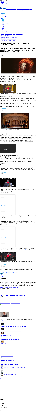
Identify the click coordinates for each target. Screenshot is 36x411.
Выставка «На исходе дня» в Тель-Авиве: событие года (8, 36)
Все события (3, 13)
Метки (2, 322)
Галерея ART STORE (5, 23)
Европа (3, 14)
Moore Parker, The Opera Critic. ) (27, 139)
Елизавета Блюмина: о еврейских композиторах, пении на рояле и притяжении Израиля (13, 38)
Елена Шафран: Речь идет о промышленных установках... (8, 374)
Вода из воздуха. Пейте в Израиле (7, 356)
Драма (3, 20)
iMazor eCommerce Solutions (7, 409)
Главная (1, 41)
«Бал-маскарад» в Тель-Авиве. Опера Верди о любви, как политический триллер (12, 34)
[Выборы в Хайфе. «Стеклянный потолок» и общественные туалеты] (2, 346)
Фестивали (2, 24)
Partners (2, 2)
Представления (4, 31)
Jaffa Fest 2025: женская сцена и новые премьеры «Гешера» (9, 37)
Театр (2, 18)
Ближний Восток (4, 16)
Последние (2, 320)
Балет (3, 19)
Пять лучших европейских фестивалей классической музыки (9, 272)
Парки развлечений (5, 30)
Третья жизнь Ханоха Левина (6, 335)
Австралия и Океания (5, 17)
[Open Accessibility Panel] (0, 410)
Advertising (2, 1)
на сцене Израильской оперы (18, 156)
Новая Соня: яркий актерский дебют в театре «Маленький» (9, 35)
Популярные (3, 321)
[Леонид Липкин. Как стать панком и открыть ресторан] (2, 363)
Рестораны (3, 25)
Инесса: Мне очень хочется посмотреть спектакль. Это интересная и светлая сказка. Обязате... (13, 367)
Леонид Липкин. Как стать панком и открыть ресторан (10, 364)
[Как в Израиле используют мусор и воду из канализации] (2, 350)
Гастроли (1, 378)
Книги (3, 28)
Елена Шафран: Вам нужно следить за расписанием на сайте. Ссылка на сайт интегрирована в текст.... (14, 376)
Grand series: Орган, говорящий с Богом (8, 360)
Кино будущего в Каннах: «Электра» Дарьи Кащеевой (9, 287)
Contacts (2, 4)
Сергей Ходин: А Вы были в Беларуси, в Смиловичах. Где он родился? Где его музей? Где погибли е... (14, 369)
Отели (3, 29)
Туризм (3, 26)
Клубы (3, 27)
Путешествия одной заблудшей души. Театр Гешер (8, 40)
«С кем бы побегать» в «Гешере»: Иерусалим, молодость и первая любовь (12, 295)
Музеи (3, 21)
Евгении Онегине (25, 249)
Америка (3, 15)
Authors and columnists (4, 3)
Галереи (3, 22)
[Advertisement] (17, 394)
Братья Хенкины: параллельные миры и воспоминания (8, 39)
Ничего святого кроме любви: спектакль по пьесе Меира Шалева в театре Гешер (12, 286)
